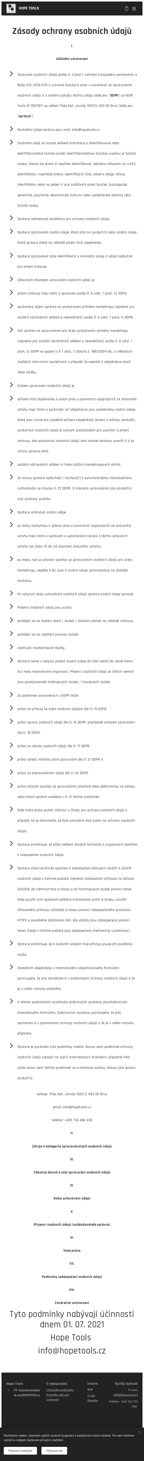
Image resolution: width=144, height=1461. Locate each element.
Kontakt (92, 1400)
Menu (134, 8)
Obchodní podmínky (60, 1390)
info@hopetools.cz (125, 1395)
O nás (91, 1395)
